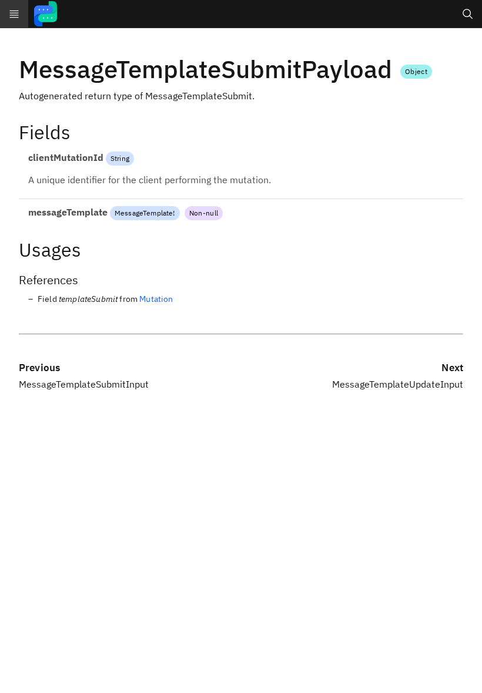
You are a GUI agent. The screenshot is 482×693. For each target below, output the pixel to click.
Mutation (156, 299)
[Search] (468, 14)
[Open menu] (14, 14)
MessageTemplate (144, 212)
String (120, 158)
